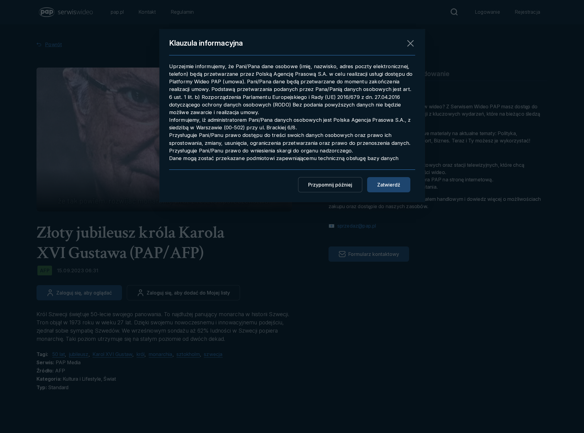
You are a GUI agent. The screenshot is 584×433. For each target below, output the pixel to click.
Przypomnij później (330, 185)
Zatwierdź (388, 185)
